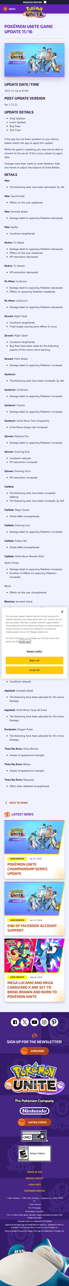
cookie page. (25, 641)
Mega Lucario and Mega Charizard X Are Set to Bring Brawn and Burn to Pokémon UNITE (32, 989)
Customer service (34, 1190)
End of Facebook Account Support (32, 927)
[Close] (62, 612)
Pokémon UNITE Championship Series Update (27, 869)
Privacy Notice (34, 1178)
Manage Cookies (34, 651)
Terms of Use (34, 1172)
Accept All (34, 670)
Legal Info (35, 1184)
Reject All (34, 660)
